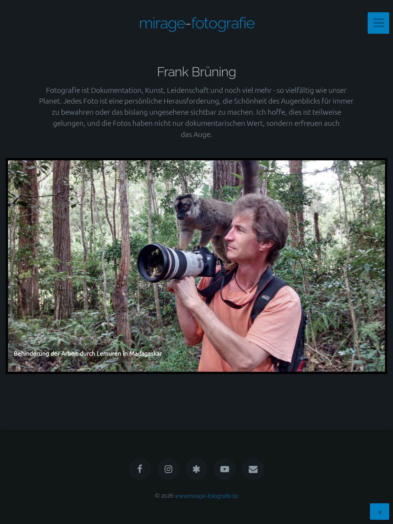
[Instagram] (168, 469)
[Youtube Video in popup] (225, 469)
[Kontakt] (253, 469)
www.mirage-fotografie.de (206, 495)
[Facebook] (140, 469)
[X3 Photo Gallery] (196, 469)
